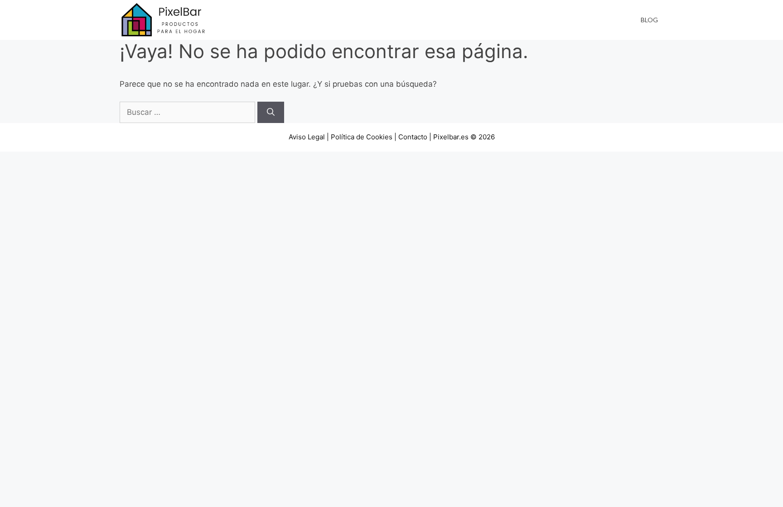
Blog (649, 20)
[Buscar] (270, 112)
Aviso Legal (307, 137)
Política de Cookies (361, 137)
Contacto (412, 137)
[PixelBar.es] (165, 19)
